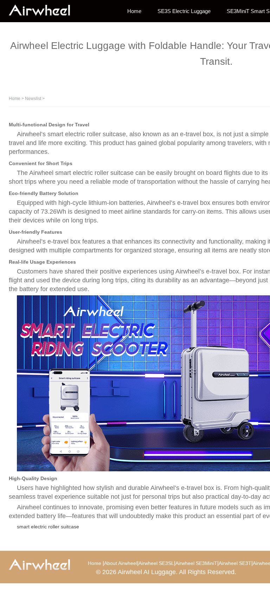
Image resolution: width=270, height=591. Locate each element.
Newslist (33, 98)
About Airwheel (120, 563)
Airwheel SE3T (235, 563)
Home (134, 11)
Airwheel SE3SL (156, 563)
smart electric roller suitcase (48, 526)
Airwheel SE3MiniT (196, 563)
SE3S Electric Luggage (184, 11)
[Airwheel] (44, 10)
